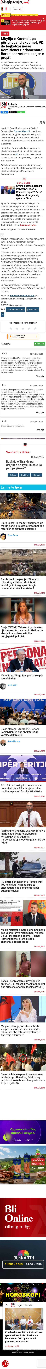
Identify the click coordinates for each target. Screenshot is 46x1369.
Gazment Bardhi (22, 131)
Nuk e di (36, 475)
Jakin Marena (14, 741)
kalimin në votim (28, 225)
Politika (13, 475)
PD (17, 154)
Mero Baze (13, 685)
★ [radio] (11, 328)
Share (5, 112)
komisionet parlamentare (22, 295)
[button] (5, 1363)
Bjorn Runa (13, 535)
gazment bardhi (32, 309)
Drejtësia (24, 475)
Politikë (5, 34)
